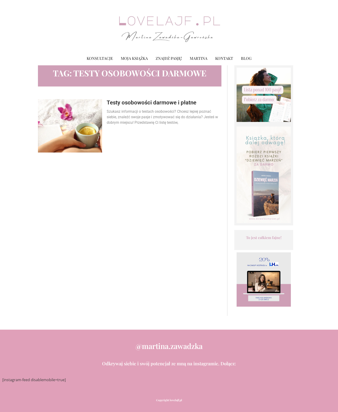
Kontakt (224, 58)
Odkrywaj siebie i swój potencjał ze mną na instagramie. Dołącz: (169, 363)
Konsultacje (100, 58)
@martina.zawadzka (169, 346)
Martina (198, 58)
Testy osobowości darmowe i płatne (151, 102)
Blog (246, 58)
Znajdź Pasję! (169, 58)
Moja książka (134, 58)
